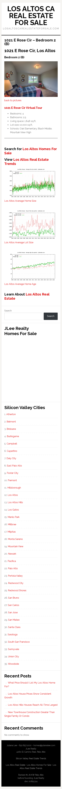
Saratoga (12, 634)
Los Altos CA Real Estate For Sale (31, 16)
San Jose (13, 612)
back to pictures (12, 100)
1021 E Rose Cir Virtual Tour (23, 108)
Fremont (12, 480)
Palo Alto (13, 568)
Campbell (12, 443)
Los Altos (13, 495)
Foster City (12, 473)
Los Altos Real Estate (26, 296)
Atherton (11, 414)
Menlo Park (13, 517)
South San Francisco (19, 641)
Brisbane (11, 429)
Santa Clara (14, 627)
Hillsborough (14, 487)
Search (8, 310)
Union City (13, 656)
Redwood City (15, 583)
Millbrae (12, 524)
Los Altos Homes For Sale (30, 151)
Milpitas (11, 531)
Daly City (11, 458)
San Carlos (13, 605)
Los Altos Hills (15, 502)
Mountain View (15, 546)
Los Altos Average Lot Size (18, 242)
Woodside (13, 663)
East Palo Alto (14, 465)
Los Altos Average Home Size (20, 200)
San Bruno (13, 597)
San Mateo (14, 619)
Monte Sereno (15, 539)
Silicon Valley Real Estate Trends (31, 758)
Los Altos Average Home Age (20, 284)
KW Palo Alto (37, 775)
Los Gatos (13, 509)
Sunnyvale (13, 649)
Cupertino (12, 451)
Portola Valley (15, 575)
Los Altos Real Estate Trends (26, 161)
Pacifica (12, 561)
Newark (12, 553)
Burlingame (13, 436)
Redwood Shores (17, 590)
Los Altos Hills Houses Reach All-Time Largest (33, 705)
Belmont (11, 421)
